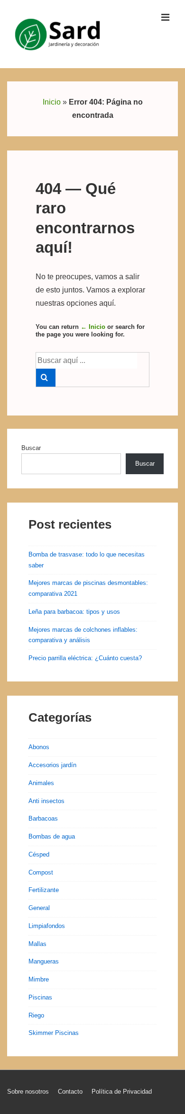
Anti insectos (46, 801)
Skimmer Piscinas (53, 1032)
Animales (41, 783)
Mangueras (43, 961)
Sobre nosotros (28, 1091)
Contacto (70, 1091)
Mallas (37, 943)
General (39, 907)
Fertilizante (43, 889)
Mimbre (38, 979)
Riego (36, 1015)
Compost (40, 872)
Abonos (38, 747)
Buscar (31, 447)
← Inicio (93, 326)
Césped (38, 854)
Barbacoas (43, 818)
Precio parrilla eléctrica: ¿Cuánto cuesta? (85, 658)
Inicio (52, 102)
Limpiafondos (46, 925)
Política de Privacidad (122, 1091)
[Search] (46, 378)
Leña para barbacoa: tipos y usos (74, 611)
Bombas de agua (51, 836)
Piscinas (40, 997)
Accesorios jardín (52, 765)
